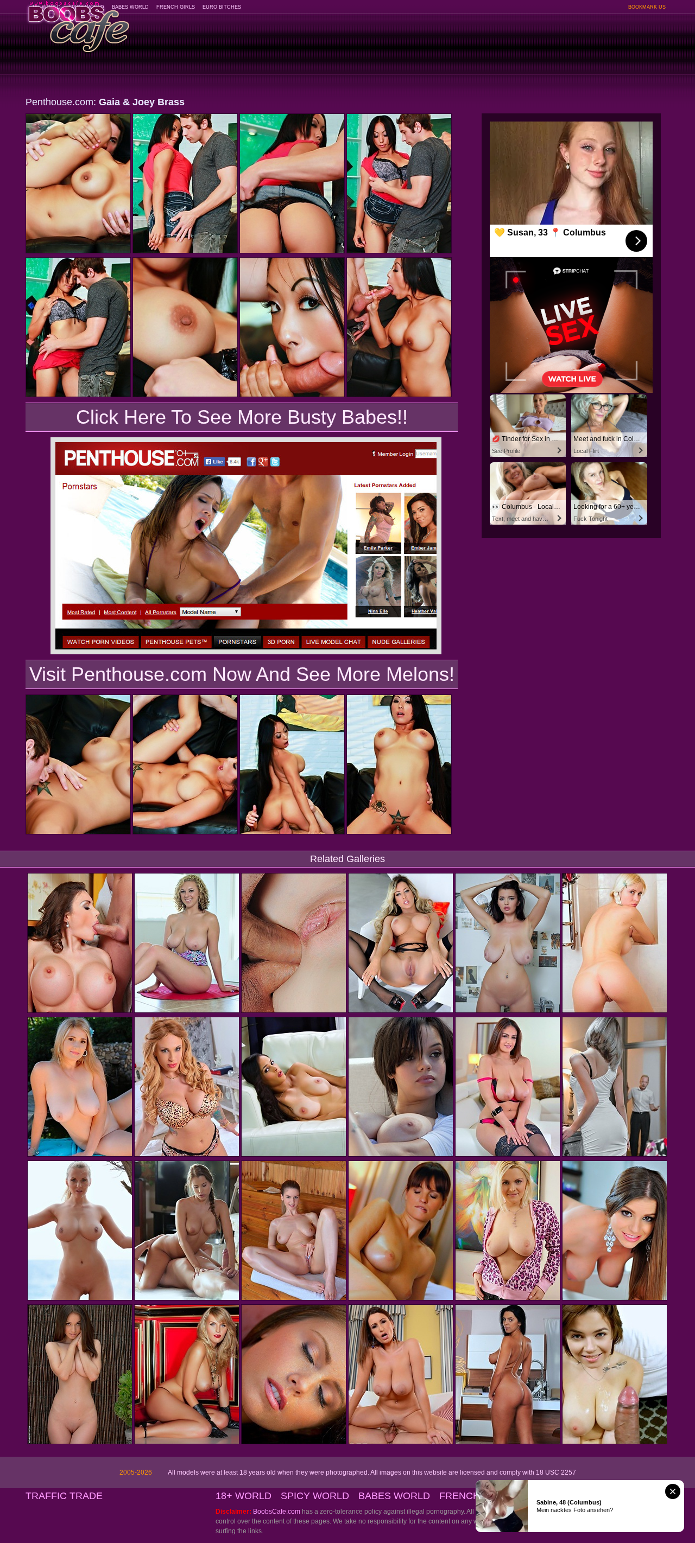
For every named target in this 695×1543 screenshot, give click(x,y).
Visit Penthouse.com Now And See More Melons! (241, 674)
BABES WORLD (130, 7)
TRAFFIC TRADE (64, 1495)
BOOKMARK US (647, 7)
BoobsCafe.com (276, 1511)
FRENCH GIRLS (175, 7)
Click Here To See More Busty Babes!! (242, 417)
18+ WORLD (243, 1495)
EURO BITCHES (222, 7)
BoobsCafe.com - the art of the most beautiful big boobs (78, 23)
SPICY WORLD (315, 1495)
